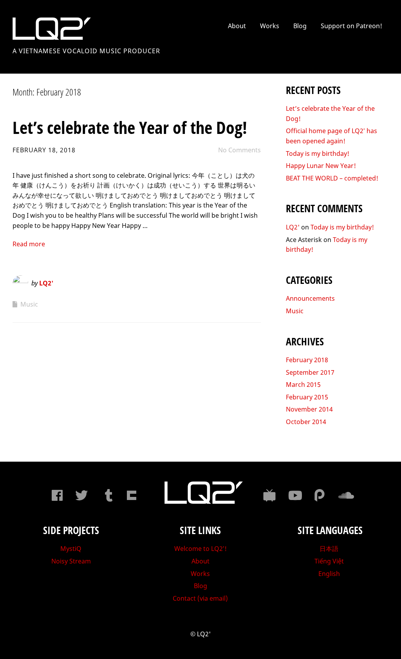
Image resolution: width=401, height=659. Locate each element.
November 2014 (309, 409)
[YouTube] (294, 495)
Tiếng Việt (329, 561)
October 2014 (306, 421)
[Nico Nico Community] (131, 495)
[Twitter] (81, 495)
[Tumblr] (106, 495)
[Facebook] (56, 495)
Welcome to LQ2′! (200, 548)
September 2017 (310, 372)
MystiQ (70, 548)
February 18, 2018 (44, 150)
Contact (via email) (200, 598)
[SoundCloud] (344, 495)
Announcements (310, 298)
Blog (300, 26)
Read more (29, 244)
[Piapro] (319, 495)
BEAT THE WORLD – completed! (332, 178)
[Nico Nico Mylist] (269, 495)
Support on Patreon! (351, 26)
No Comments (239, 150)
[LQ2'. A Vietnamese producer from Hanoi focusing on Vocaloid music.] (203, 501)
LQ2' (46, 283)
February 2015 (307, 397)
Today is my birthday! (317, 153)
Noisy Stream (71, 561)
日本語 (329, 548)
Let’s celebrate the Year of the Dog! (130, 127)
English (329, 573)
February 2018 (307, 360)
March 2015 (303, 384)
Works (269, 26)
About (237, 26)
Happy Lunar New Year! (321, 165)
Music (29, 304)
